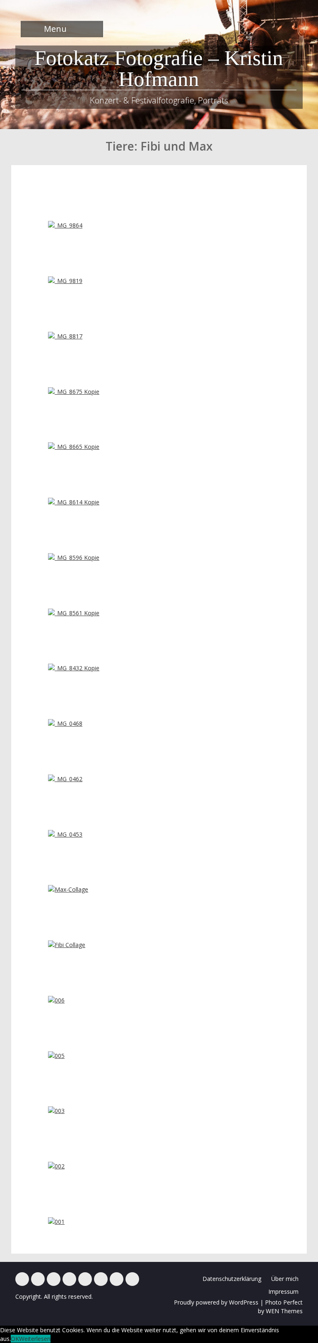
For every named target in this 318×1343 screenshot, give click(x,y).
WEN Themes (284, 1311)
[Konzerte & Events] (22, 1279)
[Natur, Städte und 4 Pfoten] (38, 1279)
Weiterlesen (35, 1339)
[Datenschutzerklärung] (132, 1279)
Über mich (285, 1279)
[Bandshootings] (69, 1279)
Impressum (283, 1291)
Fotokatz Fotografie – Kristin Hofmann (158, 68)
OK (15, 1339)
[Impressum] (116, 1279)
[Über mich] (101, 1279)
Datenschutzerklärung (231, 1279)
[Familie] (53, 1279)
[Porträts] (85, 1279)
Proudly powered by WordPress (216, 1302)
